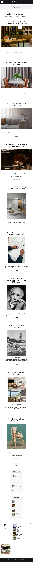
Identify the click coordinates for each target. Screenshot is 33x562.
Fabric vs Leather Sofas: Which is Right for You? (16, 105)
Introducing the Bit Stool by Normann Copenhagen (18, 501)
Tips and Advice (14, 490)
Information (13, 485)
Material (13, 488)
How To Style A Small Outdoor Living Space (18, 510)
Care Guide (14, 476)
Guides (13, 474)
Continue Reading (16, 54)
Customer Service (11, 559)
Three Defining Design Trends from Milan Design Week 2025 (16, 23)
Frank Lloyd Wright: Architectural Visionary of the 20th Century (16, 280)
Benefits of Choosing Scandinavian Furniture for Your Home (18, 515)
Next (18, 465)
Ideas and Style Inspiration (16, 477)
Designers (13, 486)
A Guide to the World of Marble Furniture (16, 64)
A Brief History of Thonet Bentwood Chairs (16, 420)
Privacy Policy (22, 559)
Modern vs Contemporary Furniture (16, 373)
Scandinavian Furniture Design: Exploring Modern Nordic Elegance (16, 189)
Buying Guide (14, 475)
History (13, 487)
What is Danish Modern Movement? (16, 327)
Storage (13, 484)
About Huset (17, 559)
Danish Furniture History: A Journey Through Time (16, 234)
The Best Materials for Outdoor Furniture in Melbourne (16, 145)
